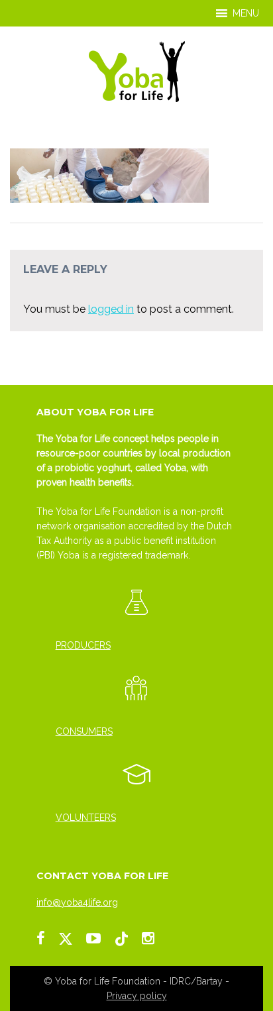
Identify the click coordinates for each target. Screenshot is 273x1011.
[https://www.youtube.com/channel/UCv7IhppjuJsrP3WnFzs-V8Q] (93, 938)
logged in (111, 309)
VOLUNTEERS (86, 817)
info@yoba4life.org (77, 902)
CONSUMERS (84, 731)
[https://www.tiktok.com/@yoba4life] (121, 938)
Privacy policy (137, 995)
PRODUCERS (83, 645)
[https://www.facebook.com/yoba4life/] (40, 938)
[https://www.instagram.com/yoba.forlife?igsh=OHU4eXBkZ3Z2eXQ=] (148, 938)
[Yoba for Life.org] (137, 70)
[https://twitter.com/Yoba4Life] (65, 938)
